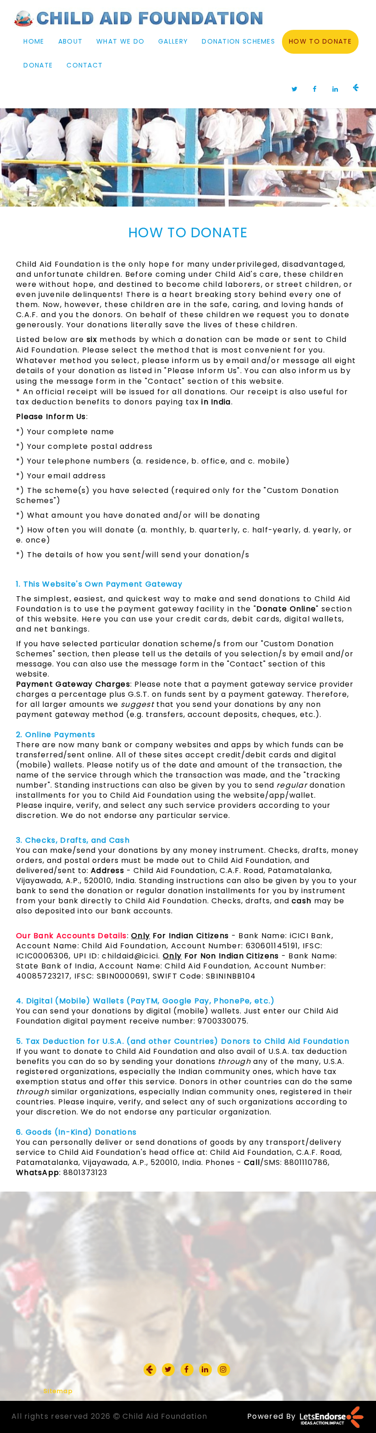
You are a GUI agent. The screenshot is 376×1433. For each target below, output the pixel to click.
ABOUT (70, 41)
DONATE (38, 65)
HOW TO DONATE (320, 41)
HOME (33, 41)
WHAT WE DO (120, 41)
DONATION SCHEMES (238, 41)
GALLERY (173, 41)
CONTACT (84, 65)
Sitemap (58, 1391)
